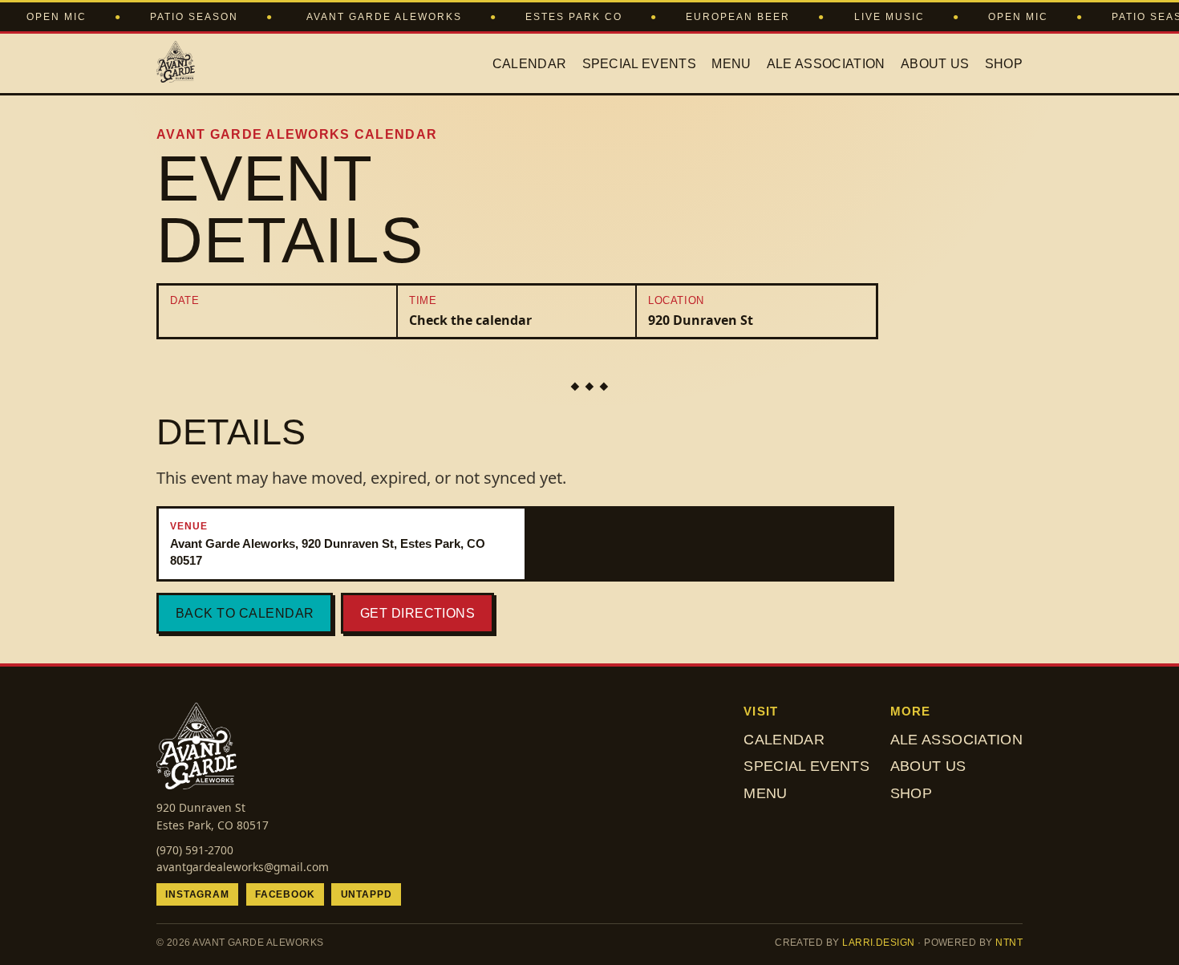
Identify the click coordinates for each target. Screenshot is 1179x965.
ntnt (1009, 942)
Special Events (639, 63)
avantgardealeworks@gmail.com (242, 866)
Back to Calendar (245, 613)
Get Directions (418, 613)
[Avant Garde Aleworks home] (175, 63)
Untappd (366, 894)
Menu (731, 63)
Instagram (197, 894)
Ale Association (826, 63)
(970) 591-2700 (194, 850)
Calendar (529, 63)
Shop (1004, 63)
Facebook (285, 894)
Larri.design (878, 942)
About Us (935, 63)
